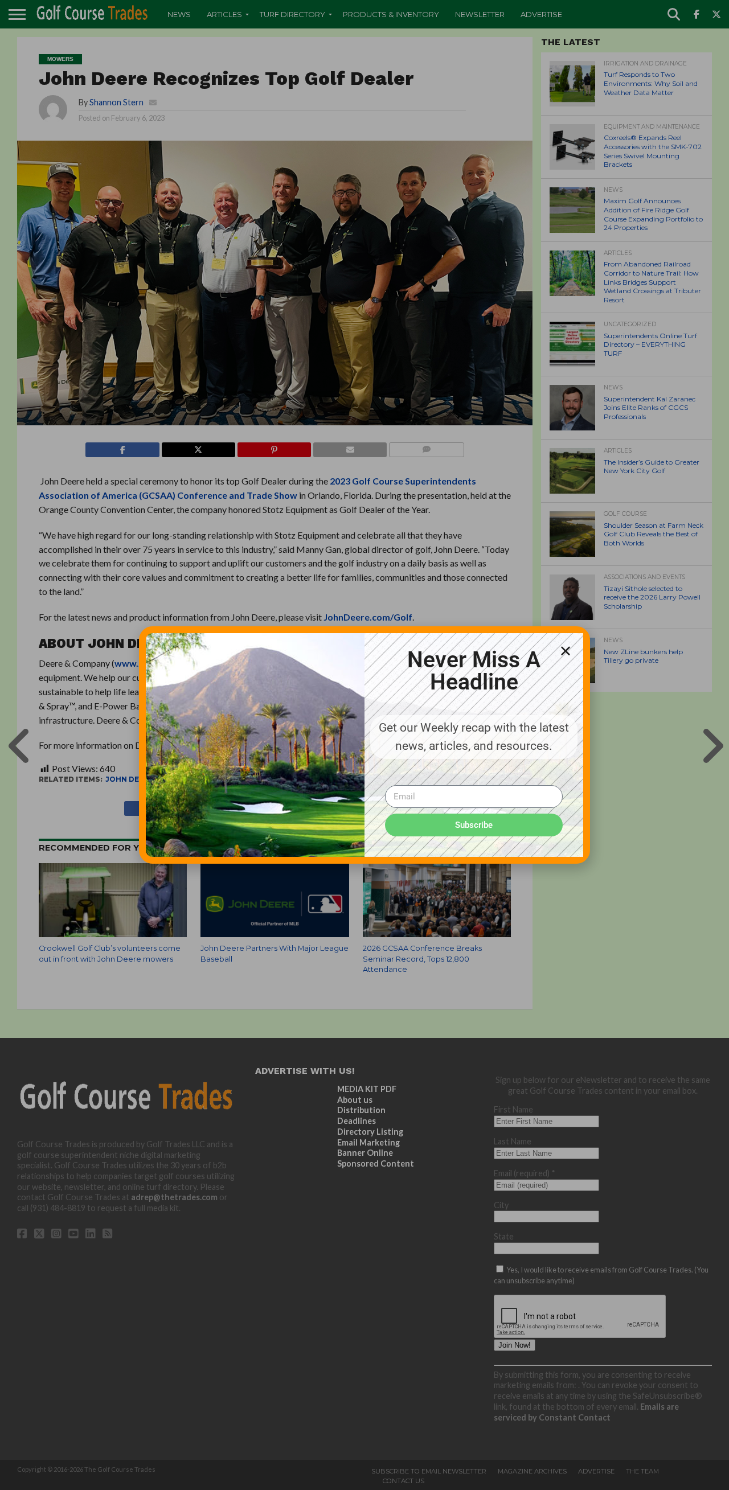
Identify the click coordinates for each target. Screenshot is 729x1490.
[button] (565, 651)
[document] (364, 745)
